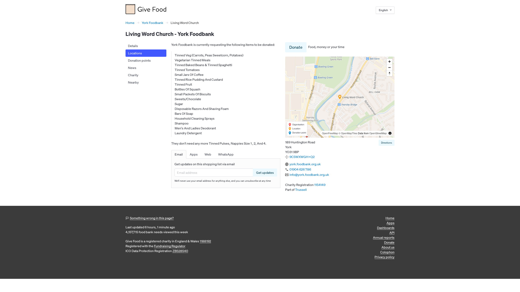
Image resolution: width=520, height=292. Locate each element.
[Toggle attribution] (390, 133)
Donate (295, 47)
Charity (133, 75)
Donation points (139, 60)
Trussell (301, 189)
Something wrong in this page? (152, 218)
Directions (386, 142)
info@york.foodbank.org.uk (309, 174)
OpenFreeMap (330, 133)
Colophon (387, 252)
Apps (390, 223)
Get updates (265, 172)
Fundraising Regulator (169, 246)
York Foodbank (152, 22)
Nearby (133, 82)
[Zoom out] (389, 67)
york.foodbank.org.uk (305, 164)
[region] (339, 97)
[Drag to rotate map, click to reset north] (389, 73)
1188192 (205, 241)
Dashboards (385, 227)
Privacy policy (384, 257)
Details (133, 46)
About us (387, 247)
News (132, 67)
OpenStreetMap (378, 133)
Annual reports (383, 237)
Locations (135, 53)
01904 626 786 (300, 169)
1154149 (319, 184)
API (391, 232)
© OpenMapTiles (348, 133)
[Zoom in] (389, 61)
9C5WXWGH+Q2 (302, 157)
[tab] (178, 154)
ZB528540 (180, 251)
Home (130, 22)
